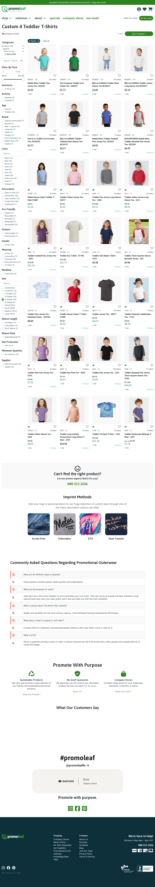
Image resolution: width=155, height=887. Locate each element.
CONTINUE (77, 458)
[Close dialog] (150, 3)
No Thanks (77, 465)
